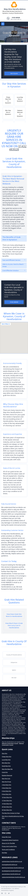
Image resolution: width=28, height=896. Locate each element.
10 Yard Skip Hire (7, 797)
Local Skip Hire (6, 760)
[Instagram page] (5, 893)
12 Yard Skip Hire (7, 800)
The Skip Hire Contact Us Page (11, 813)
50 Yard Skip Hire (7, 810)
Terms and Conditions (8, 849)
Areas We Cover (6, 837)
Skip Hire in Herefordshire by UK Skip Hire (13, 817)
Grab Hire (5, 772)
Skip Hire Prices (6, 782)
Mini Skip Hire (6, 763)
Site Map (4, 853)
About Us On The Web (8, 843)
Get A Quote (14, 73)
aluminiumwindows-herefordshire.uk (13, 868)
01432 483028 (18, 147)
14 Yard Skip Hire (7, 804)
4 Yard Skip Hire (6, 788)
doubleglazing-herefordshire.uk (11, 871)
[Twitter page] (9, 893)
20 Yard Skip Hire (7, 807)
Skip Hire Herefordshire (15, 9)
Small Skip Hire (6, 766)
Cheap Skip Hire (6, 756)
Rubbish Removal (7, 775)
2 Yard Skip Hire (6, 785)
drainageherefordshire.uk (9, 864)
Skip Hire (4, 753)
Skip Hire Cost (6, 778)
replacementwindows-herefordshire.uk (13, 877)
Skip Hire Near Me (7, 769)
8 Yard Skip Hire (6, 794)
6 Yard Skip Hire (6, 791)
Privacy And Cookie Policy (9, 846)
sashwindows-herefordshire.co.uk (12, 861)
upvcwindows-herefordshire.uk (11, 874)
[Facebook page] (2, 893)
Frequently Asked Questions (10, 840)
